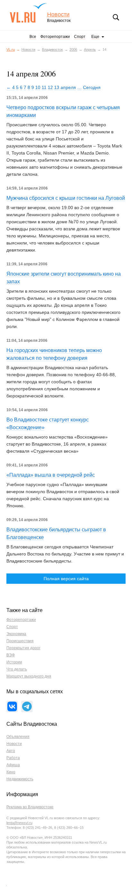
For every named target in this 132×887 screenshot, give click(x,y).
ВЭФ (10, 655)
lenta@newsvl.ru (19, 823)
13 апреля (65, 87)
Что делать (16, 669)
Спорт (80, 36)
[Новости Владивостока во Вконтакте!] (12, 706)
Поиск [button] (116, 17)
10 (37, 87)
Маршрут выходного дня (28, 676)
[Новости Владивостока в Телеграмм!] (27, 706)
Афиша (13, 765)
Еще (95, 36)
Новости (58, 14)
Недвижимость (19, 779)
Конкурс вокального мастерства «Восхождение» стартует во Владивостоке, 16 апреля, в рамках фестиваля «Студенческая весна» (57, 444)
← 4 (10, 87)
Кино (10, 772)
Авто (10, 751)
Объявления (17, 736)
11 (44, 87)
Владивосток (52, 49)
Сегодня (92, 87)
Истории (14, 662)
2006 (73, 49)
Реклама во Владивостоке (30, 807)
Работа (13, 758)
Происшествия (20, 641)
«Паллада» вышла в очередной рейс (50, 475)
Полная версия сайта (66, 578)
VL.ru (28, 12)
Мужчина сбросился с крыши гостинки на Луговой (65, 198)
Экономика (16, 634)
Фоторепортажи (55, 36)
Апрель (90, 49)
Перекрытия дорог (23, 648)
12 (50, 87)
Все (32, 36)
